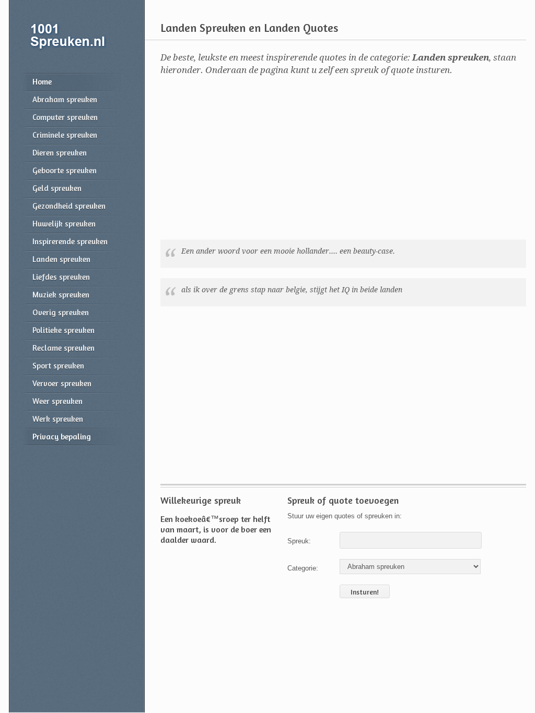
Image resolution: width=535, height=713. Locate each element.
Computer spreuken (65, 117)
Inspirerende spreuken (70, 241)
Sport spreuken (58, 366)
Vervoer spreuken (61, 383)
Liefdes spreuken (61, 277)
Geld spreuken (57, 188)
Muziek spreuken (60, 295)
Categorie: (302, 568)
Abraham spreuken (64, 99)
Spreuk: (299, 541)
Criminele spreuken (64, 135)
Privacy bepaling (61, 437)
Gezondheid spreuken (69, 206)
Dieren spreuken (59, 153)
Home (42, 82)
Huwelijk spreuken (64, 224)
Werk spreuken (57, 419)
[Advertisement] (335, 160)
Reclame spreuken (63, 348)
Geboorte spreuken (64, 170)
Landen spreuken (61, 259)
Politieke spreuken (63, 330)
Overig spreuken (60, 312)
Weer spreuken (57, 401)
